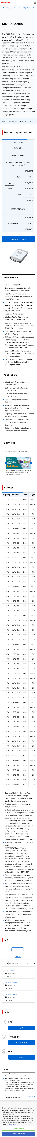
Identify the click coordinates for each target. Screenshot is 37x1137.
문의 (31, 121)
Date (32, 963)
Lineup (21, 121)
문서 (26, 121)
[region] (18, 1119)
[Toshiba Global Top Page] (6, 2)
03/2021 (8, 976)
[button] (34, 2)
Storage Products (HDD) (16, 8)
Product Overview (12, 983)
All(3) (18, 956)
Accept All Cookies (18, 1134)
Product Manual (11, 995)
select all (17, 949)
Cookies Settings (18, 1128)
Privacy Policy (11, 1124)
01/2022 (8, 988)
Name (4, 963)
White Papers (10, 971)
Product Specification (9, 121)
